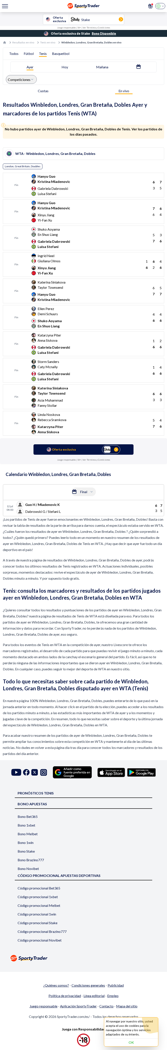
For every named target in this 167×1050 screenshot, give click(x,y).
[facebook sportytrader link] (26, 772)
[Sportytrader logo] (83, 958)
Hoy (65, 67)
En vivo (124, 91)
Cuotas (43, 91)
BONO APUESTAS (32, 804)
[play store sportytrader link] (141, 772)
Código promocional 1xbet (38, 897)
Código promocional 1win (37, 914)
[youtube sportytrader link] (16, 772)
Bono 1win (25, 842)
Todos (13, 53)
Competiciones (19, 79)
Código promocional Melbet (39, 905)
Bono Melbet (28, 834)
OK (131, 1042)
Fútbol (29, 53)
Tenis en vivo (47, 42)
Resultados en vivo (23, 42)
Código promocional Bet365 (39, 888)
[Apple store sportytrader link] (111, 772)
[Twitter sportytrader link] (34, 772)
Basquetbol (60, 53)
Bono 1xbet (26, 825)
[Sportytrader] (4, 42)
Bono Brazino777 (31, 860)
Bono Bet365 (28, 816)
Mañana (102, 67)
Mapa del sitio (126, 1006)
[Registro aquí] (150, 6)
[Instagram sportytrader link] (44, 772)
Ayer (30, 67)
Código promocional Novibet (40, 940)
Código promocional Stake (37, 923)
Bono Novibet (28, 868)
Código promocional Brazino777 (42, 931)
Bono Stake (26, 851)
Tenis (43, 53)
